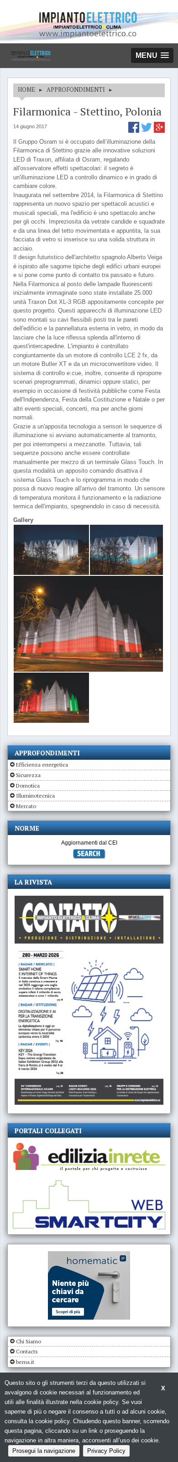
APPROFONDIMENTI (76, 89)
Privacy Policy (106, 1450)
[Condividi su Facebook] (134, 130)
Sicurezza (28, 775)
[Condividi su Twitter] (147, 130)
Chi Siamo (28, 1341)
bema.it (25, 1361)
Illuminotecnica (35, 795)
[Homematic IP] (89, 1255)
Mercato (26, 806)
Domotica (28, 785)
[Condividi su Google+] (159, 130)
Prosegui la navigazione (43, 1450)
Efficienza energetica (42, 764)
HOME (26, 89)
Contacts (27, 1351)
